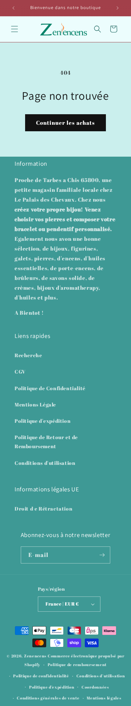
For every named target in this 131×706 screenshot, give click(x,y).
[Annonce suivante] (118, 8)
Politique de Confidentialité (50, 388)
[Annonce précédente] (13, 8)
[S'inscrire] (102, 554)
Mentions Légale (35, 404)
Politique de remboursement (77, 664)
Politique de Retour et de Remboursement (46, 442)
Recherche (28, 355)
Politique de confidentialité (41, 675)
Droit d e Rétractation (43, 508)
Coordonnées (95, 687)
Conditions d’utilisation (100, 675)
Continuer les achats (65, 122)
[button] (15, 29)
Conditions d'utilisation (45, 462)
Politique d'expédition (43, 420)
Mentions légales (104, 698)
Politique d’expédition (51, 687)
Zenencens (35, 655)
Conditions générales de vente (48, 698)
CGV (20, 371)
